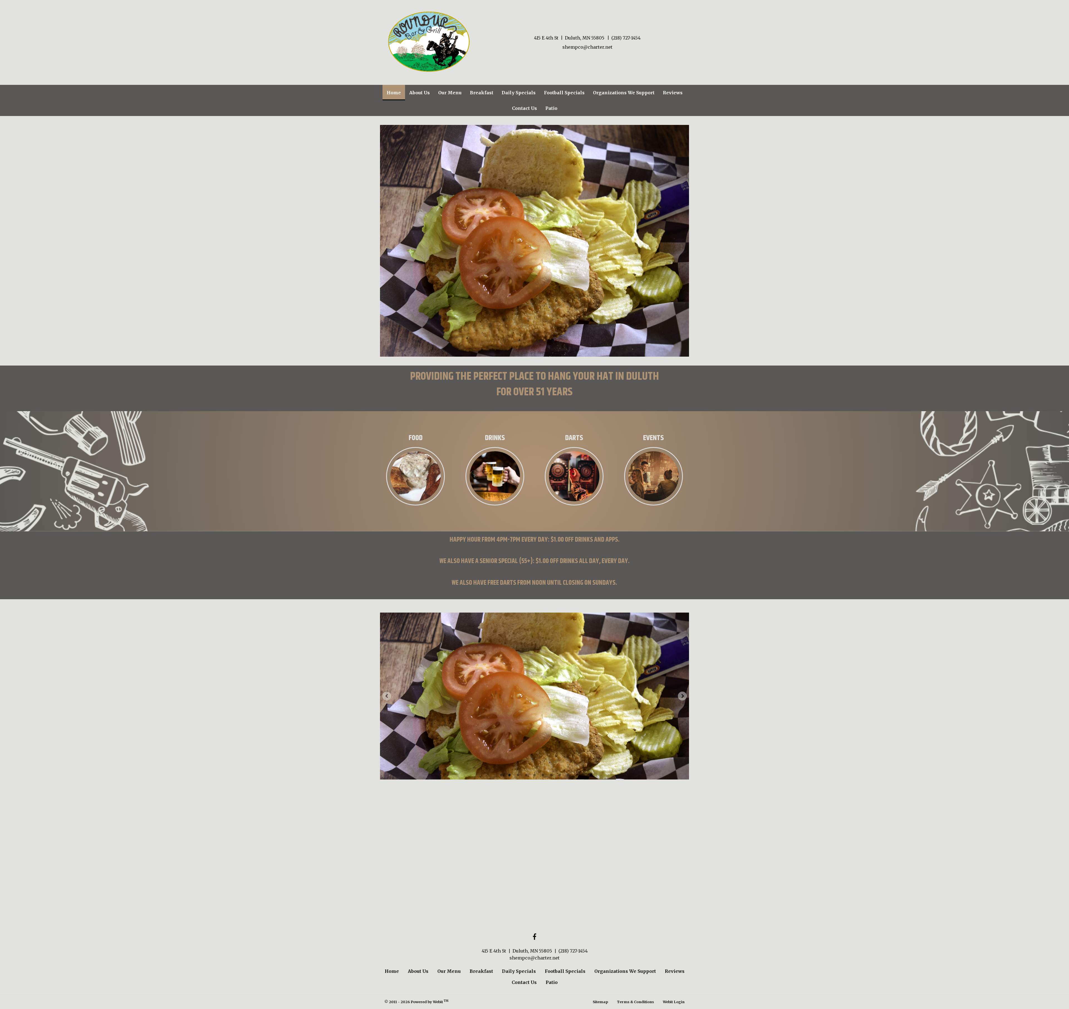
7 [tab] (551, 775)
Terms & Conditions (635, 1002)
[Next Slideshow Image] (682, 696)
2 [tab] (509, 775)
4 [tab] (526, 775)
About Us (419, 92)
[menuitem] (394, 92)
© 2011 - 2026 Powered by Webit (416, 1001)
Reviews (673, 92)
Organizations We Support (623, 92)
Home (396, 92)
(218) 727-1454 (626, 38)
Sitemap (600, 1002)
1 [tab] (501, 775)
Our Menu (450, 92)
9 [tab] (568, 775)
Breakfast (481, 92)
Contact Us (524, 108)
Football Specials (564, 92)
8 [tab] (559, 775)
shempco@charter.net (587, 47)
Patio (551, 108)
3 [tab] (518, 775)
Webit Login (674, 1002)
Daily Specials (519, 92)
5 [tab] (534, 775)
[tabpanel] (534, 696)
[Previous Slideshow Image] (386, 696)
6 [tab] (543, 775)
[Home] (428, 41)
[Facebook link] (534, 937)
